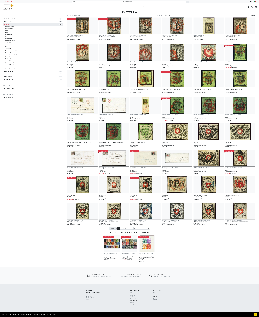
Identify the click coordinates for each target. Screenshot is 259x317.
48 (163, 15)
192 (169, 15)
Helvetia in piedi (8, 38)
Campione (132, 295)
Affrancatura (133, 298)
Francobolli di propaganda (10, 40)
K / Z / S (6, 46)
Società (141, 7)
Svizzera (132, 292)
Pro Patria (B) (8, 58)
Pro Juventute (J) (8, 56)
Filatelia (132, 302)
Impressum (155, 301)
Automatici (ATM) (8, 48)
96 (166, 15)
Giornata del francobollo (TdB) (11, 54)
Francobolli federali (9, 28)
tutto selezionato (10, 88)
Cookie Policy (156, 299)
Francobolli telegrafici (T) (10, 68)
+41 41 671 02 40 (8, 1)
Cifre (6, 36)
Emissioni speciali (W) (9, 62)
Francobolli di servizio (9, 64)
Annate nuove (8, 42)
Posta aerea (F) (8, 52)
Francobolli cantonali (9, 26)
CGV (153, 298)
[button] (255, 314)
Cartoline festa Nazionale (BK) (11, 60)
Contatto (150, 7)
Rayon (6, 30)
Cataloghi (132, 304)
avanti (154, 292)
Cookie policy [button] (52, 314)
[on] (187, 2)
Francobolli (112, 7)
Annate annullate (8, 44)
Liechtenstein (133, 294)
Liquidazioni (133, 296)
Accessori (123, 7)
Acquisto (133, 7)
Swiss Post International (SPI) (11, 50)
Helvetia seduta (8, 34)
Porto (6, 67)
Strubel (6, 32)
